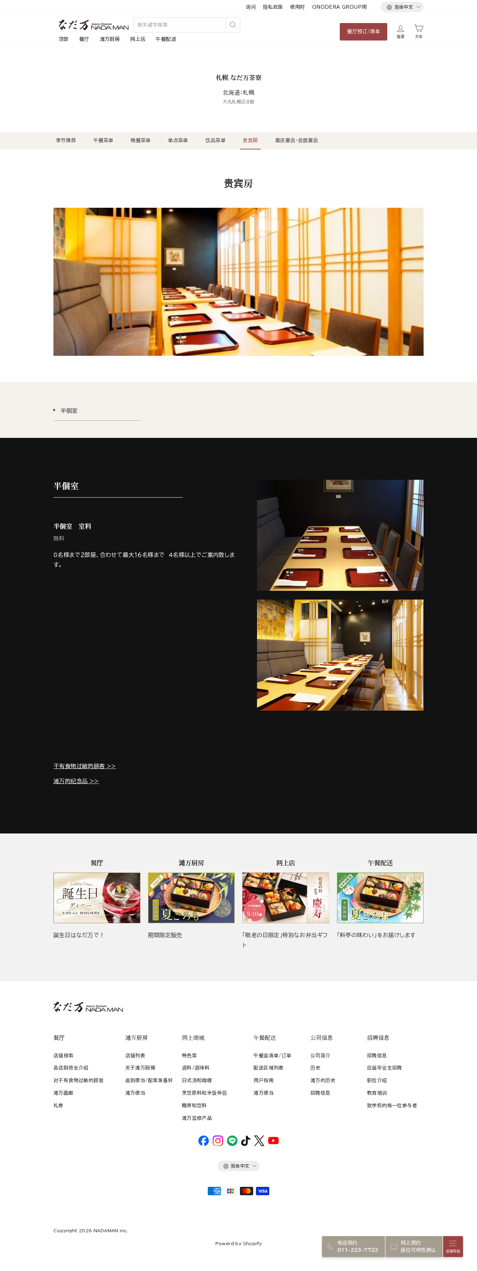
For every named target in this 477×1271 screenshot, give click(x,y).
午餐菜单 (103, 140)
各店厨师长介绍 (71, 1067)
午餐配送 (166, 39)
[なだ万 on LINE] (232, 1144)
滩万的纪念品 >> (76, 781)
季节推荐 (66, 140)
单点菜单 (178, 140)
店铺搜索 (63, 1055)
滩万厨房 (110, 39)
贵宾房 (250, 140)
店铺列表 (135, 1055)
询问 (251, 7)
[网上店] (285, 898)
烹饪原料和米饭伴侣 (204, 1092)
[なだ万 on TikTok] (245, 1144)
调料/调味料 (196, 1067)
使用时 (297, 7)
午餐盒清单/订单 (272, 1055)
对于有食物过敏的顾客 (78, 1080)
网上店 (137, 39)
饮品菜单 (215, 140)
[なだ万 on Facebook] (203, 1144)
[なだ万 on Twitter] (259, 1144)
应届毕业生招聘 (384, 1067)
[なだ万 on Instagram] (218, 1144)
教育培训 (377, 1092)
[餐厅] (96, 898)
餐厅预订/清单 (363, 31)
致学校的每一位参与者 (392, 1105)
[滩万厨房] (191, 898)
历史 (315, 1067)
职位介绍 (377, 1080)
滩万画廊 (63, 1092)
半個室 (69, 410)
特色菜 (189, 1055)
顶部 (64, 39)
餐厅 (84, 39)
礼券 (58, 1105)
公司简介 (320, 1055)
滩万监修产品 (197, 1118)
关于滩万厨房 (140, 1067)
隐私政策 (273, 7)
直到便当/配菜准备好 (149, 1080)
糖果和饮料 (194, 1105)
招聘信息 (320, 1092)
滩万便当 (135, 1092)
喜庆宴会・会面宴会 (296, 140)
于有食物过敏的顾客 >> (84, 766)
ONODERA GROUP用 (339, 7)
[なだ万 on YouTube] (273, 1142)
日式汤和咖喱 (197, 1080)
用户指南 (264, 1080)
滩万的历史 (323, 1080)
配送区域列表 (269, 1067)
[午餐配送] (380, 898)
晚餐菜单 (141, 140)
